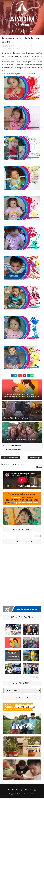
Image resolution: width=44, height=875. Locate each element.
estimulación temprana (10, 48)
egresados (22, 46)
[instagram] (26, 31)
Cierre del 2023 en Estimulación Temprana (17, 418)
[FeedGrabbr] (22, 677)
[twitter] (17, 31)
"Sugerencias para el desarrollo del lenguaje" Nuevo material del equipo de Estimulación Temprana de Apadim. (21, 395)
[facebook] (12, 31)
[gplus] (17, 789)
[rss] (26, 789)
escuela (30, 46)
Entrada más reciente (10, 458)
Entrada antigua (35, 458)
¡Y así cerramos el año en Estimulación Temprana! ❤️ (20, 439)
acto (16, 46)
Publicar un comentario (14, 450)
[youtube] (22, 31)
